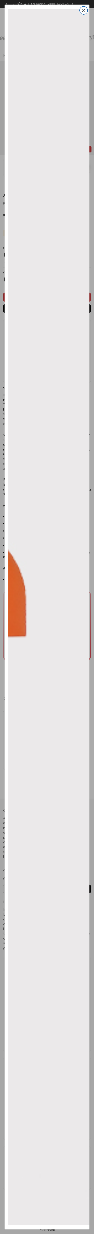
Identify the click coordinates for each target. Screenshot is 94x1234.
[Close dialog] (84, 10)
